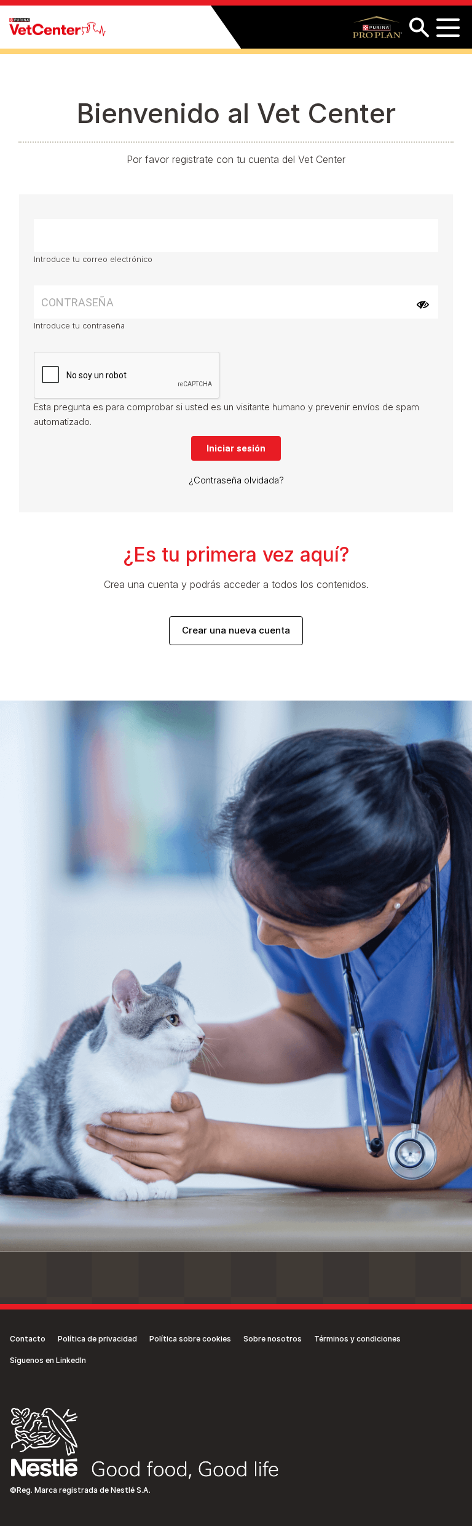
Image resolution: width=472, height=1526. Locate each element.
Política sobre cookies (190, 1338)
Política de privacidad (97, 1338)
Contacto (27, 1338)
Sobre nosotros (272, 1338)
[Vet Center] (57, 27)
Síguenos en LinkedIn (48, 1360)
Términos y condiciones (357, 1338)
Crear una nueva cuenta (236, 630)
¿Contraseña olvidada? (236, 480)
